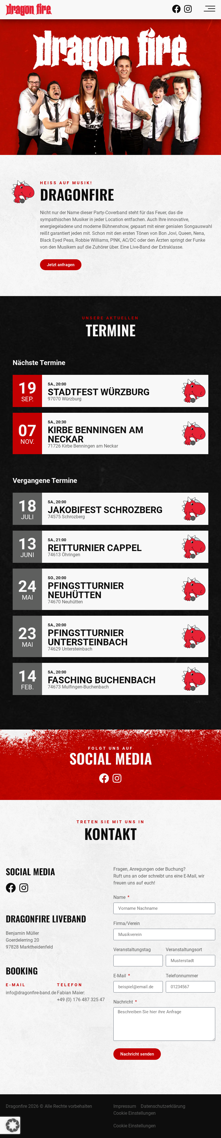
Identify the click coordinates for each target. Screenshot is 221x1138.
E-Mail (120, 976)
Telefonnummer (182, 976)
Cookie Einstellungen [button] (134, 1113)
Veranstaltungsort (184, 949)
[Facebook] (176, 9)
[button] (12, 1125)
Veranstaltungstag (132, 949)
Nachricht (123, 1002)
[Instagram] (188, 9)
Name (120, 897)
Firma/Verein (126, 923)
